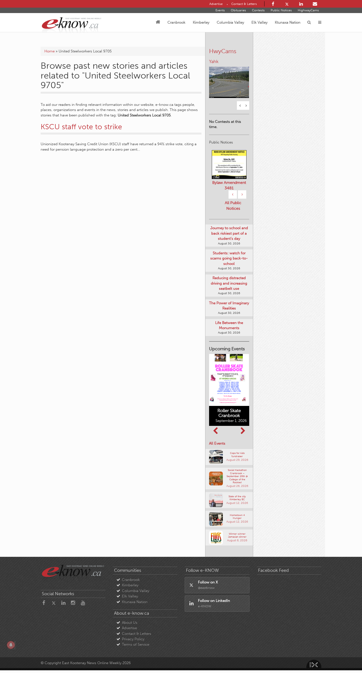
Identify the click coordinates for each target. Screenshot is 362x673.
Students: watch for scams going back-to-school (229, 258)
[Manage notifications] (11, 645)
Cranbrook (176, 22)
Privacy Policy (133, 639)
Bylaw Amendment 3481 (229, 185)
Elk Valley (259, 22)
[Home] (158, 22)
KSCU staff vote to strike (81, 126)
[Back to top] (347, 658)
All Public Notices (233, 205)
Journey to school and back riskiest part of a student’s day (229, 233)
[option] (229, 79)
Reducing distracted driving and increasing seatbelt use (229, 283)
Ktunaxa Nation (287, 22)
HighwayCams (308, 10)
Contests (258, 10)
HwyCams (222, 51)
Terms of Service (135, 644)
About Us (129, 622)
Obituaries (238, 10)
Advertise (129, 628)
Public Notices (281, 10)
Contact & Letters (136, 633)
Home (49, 51)
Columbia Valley (230, 22)
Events (220, 10)
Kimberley (201, 22)
